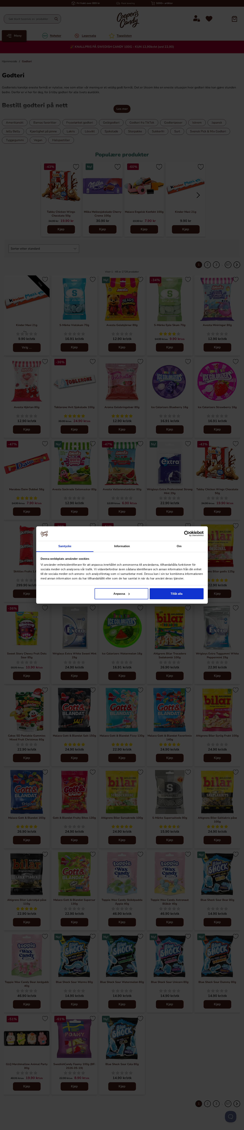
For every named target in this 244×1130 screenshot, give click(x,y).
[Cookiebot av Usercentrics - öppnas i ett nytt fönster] (187, 533)
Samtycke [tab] (64, 546)
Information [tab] (122, 546)
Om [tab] (179, 546)
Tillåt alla (176, 593)
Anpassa (119, 593)
